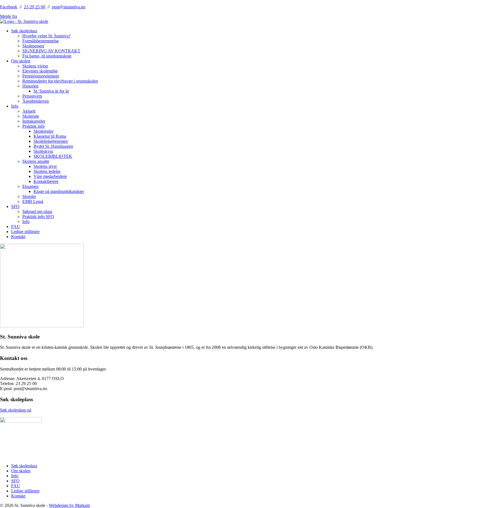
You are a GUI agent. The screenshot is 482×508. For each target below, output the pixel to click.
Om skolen (20, 61)
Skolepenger (33, 45)
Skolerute (30, 116)
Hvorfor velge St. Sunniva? (46, 35)
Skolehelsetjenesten (50, 141)
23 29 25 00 (34, 6)
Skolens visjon (35, 66)
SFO (15, 206)
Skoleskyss (43, 151)
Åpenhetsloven (35, 101)
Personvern (32, 96)
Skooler (29, 196)
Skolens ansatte (35, 161)
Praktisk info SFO (38, 216)
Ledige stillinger (25, 231)
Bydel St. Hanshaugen (53, 146)
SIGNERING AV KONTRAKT (51, 51)
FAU (15, 226)
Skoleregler (43, 131)
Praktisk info (33, 126)
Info (14, 106)
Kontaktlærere (46, 181)
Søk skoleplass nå (15, 410)
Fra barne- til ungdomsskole (46, 56)
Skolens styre (45, 166)
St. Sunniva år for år (51, 91)
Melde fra (8, 16)
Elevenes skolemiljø (39, 71)
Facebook (8, 6)
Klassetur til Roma (49, 136)
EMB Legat (32, 201)
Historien (30, 86)
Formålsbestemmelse (40, 40)
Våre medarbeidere (50, 176)
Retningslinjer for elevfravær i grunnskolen (60, 81)
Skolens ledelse (47, 171)
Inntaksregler (33, 121)
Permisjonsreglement (40, 76)
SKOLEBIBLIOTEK (52, 156)
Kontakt (18, 236)
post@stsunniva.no (68, 6)
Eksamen (30, 186)
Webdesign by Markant (69, 505)
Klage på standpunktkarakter (58, 191)
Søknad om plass (37, 211)
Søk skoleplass (24, 30)
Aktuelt (28, 111)
